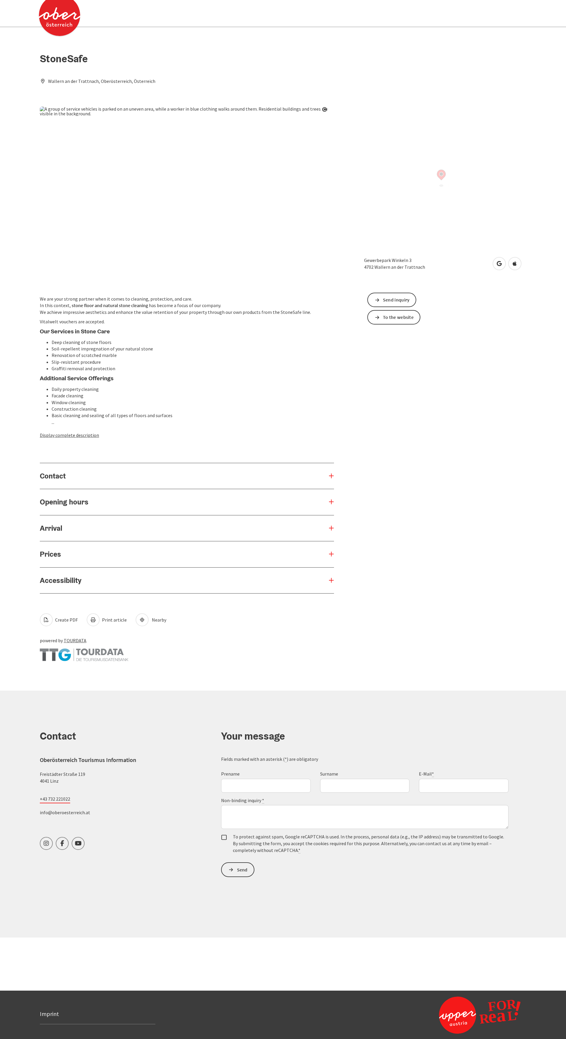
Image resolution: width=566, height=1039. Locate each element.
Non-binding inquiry (242, 800)
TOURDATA (75, 640)
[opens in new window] (465, 1015)
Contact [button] (53, 476)
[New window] (84, 652)
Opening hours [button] (64, 502)
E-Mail (426, 774)
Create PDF (66, 620)
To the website (398, 317)
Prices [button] (50, 554)
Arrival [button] (51, 528)
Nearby (158, 620)
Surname (329, 774)
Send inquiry (396, 300)
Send (242, 870)
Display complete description (69, 435)
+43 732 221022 (55, 799)
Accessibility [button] (60, 580)
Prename (230, 774)
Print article (114, 620)
